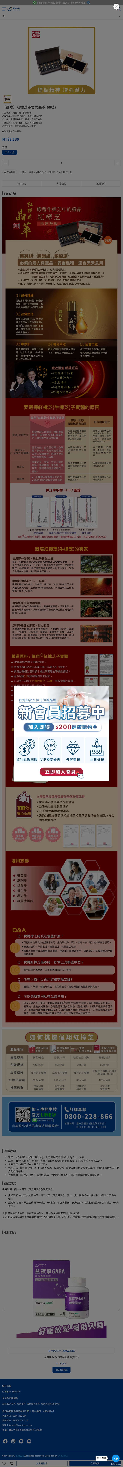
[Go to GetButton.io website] (116, 1464)
